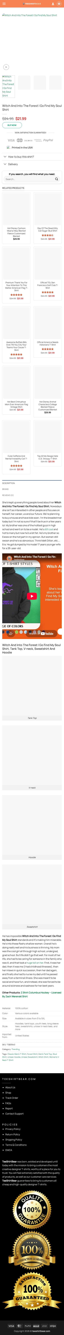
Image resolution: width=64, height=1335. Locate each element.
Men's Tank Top (45, 1054)
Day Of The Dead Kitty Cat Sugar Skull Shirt (48, 229)
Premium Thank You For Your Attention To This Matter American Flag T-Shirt (16, 286)
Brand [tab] (5, 489)
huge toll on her (34, 962)
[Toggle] (5, 157)
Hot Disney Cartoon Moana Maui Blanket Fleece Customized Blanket (16, 232)
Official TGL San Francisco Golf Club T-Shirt (47, 285)
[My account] (52, 3)
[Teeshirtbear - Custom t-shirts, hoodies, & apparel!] (32, 4)
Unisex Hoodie (13, 1057)
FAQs (8, 1103)
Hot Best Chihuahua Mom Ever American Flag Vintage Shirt (16, 404)
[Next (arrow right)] (59, 667)
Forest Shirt (32, 1054)
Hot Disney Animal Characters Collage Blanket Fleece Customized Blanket (47, 405)
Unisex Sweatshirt (29, 1057)
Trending (16, 1049)
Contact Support (14, 1113)
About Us (10, 1087)
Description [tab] (8, 483)
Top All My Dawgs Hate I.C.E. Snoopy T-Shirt (47, 457)
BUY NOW (12, 125)
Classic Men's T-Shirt (17, 1054)
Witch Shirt (43, 1057)
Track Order (11, 1097)
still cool (48, 529)
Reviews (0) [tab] (8, 495)
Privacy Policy (12, 1129)
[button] (4, 3)
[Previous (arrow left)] (5, 667)
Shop (8, 1092)
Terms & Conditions (15, 1144)
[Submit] (57, 179)
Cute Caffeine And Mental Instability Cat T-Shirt (16, 459)
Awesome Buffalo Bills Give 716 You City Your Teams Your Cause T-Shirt (16, 346)
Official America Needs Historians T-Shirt (47, 343)
